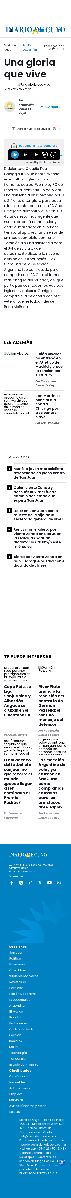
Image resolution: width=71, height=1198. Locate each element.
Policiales (16, 988)
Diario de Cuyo (10, 47)
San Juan (16, 952)
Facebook (11, 882)
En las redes (18, 1023)
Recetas (15, 1017)
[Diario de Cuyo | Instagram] (42, 30)
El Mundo (16, 1011)
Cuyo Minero (19, 970)
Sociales (15, 1041)
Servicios (16, 1100)
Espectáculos (19, 999)
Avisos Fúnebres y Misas (27, 1106)
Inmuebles (17, 1082)
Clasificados (18, 1076)
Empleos (16, 1094)
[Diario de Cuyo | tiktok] (58, 30)
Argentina (17, 1005)
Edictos (15, 1112)
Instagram (21, 882)
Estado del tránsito (23, 1064)
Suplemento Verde (23, 976)
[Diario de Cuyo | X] (50, 30)
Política (15, 958)
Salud (13, 1047)
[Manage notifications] (62, 1162)
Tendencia (17, 1058)
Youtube (49, 882)
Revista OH (17, 982)
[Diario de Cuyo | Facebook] (34, 30)
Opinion (15, 1035)
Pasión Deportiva (30, 47)
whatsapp (59, 882)
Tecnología (18, 1053)
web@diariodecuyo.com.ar (37, 1136)
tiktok (30, 882)
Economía (17, 964)
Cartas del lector (22, 1029)
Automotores (19, 1088)
